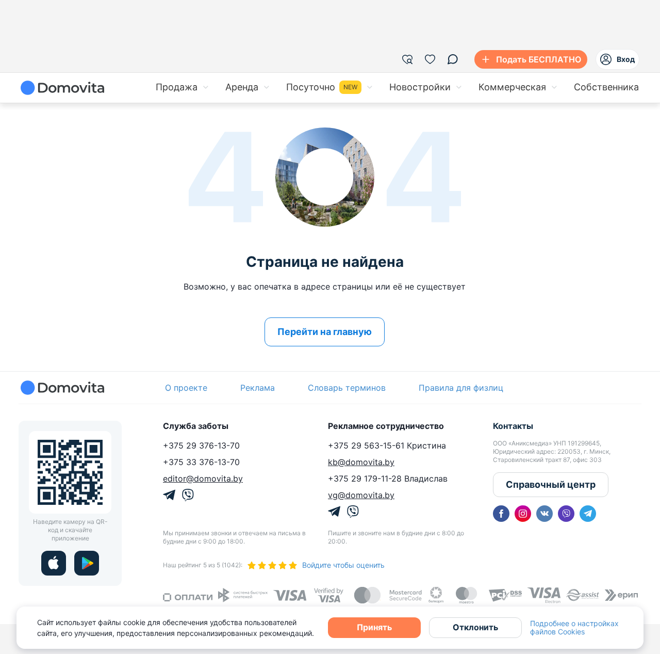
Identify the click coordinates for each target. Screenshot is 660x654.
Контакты (513, 426)
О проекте (186, 387)
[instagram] (523, 513)
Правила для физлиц (461, 387)
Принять (374, 627)
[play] (86, 563)
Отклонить (475, 627)
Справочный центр (551, 484)
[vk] (544, 513)
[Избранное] (430, 59)
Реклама (257, 387)
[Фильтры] (407, 59)
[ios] (53, 563)
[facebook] (501, 513)
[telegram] (588, 513)
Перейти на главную (324, 331)
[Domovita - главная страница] (62, 87)
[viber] (566, 513)
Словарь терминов (347, 387)
